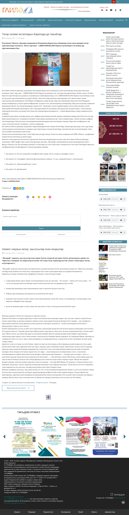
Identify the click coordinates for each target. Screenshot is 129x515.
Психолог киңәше (73, 20)
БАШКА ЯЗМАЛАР (113, 113)
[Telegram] (120, 10)
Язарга (41, 228)
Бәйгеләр (41, 20)
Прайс (80, 512)
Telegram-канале (42, 382)
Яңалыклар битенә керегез (16, 388)
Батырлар (120, 20)
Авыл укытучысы (55, 20)
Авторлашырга (21, 234)
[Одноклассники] (17, 188)
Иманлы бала (90, 20)
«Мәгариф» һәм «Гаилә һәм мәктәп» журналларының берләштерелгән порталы (36, 2)
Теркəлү (102, 7)
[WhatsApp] (20, 188)
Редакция (31, 512)
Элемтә (94, 512)
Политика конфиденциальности (14, 503)
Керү (107, 7)
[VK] (102, 10)
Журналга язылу (106, 20)
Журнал (17, 512)
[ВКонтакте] (14, 188)
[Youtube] (111, 10)
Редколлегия (48, 512)
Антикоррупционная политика (14, 496)
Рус (118, 2)
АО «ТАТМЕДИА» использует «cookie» (17, 499)
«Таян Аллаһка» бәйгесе (39, 25)
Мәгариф (21, 38)
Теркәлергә (61, 234)
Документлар (110, 512)
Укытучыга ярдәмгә (9, 20)
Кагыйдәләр (65, 512)
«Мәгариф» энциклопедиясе (13, 25)
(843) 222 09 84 (120, 498)
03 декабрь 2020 (9, 38)
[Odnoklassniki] (115, 10)
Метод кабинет (27, 20)
